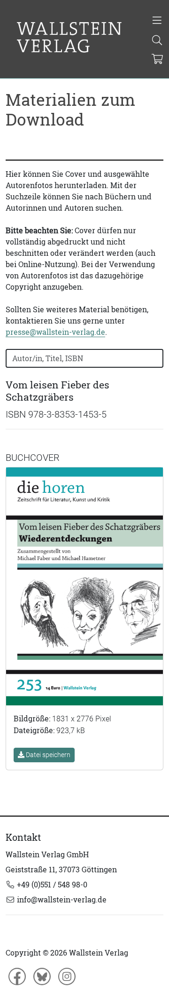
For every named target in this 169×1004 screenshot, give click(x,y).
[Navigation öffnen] (157, 21)
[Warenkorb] (157, 59)
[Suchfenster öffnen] (157, 41)
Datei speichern (47, 755)
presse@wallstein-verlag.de (55, 332)
